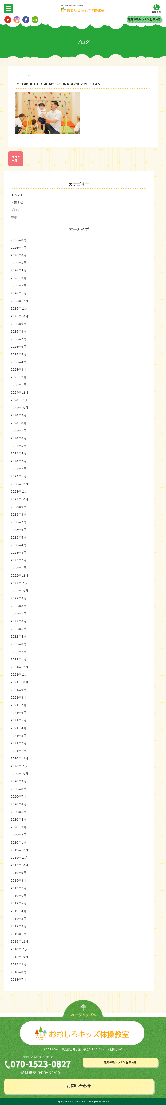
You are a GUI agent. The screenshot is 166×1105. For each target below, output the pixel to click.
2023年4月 (19, 545)
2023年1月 (19, 568)
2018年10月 (20, 957)
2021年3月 (19, 735)
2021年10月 (20, 682)
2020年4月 (19, 819)
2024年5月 (19, 446)
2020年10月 (20, 774)
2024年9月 (19, 415)
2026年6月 (19, 255)
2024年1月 (19, 476)
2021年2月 (19, 743)
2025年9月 (19, 324)
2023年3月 (19, 552)
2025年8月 (19, 331)
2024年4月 (19, 453)
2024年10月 (20, 407)
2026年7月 (19, 247)
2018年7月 (19, 979)
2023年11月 (19, 491)
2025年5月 (19, 354)
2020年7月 (19, 796)
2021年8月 (19, 697)
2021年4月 (19, 728)
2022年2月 (19, 652)
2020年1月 (19, 842)
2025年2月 (19, 377)
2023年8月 (19, 514)
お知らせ (17, 202)
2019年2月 (19, 926)
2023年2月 (19, 560)
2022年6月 (19, 621)
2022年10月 (20, 590)
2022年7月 (19, 613)
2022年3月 (19, 644)
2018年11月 (19, 949)
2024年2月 (19, 469)
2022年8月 (19, 606)
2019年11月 (19, 857)
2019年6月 (19, 895)
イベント (17, 194)
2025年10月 (20, 316)
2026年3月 (19, 278)
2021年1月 (19, 751)
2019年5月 (19, 903)
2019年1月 (19, 934)
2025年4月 (19, 362)
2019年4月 (19, 911)
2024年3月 (19, 461)
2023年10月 (20, 499)
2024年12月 (20, 392)
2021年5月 (19, 720)
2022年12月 (20, 575)
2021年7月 (19, 705)
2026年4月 (19, 270)
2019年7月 (19, 888)
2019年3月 (19, 918)
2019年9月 (19, 873)
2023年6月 (19, 529)
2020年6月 (19, 804)
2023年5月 (19, 537)
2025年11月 (19, 308)
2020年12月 (20, 758)
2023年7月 (19, 522)
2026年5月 (19, 262)
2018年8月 (19, 972)
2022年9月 (19, 598)
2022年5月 (19, 629)
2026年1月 (19, 293)
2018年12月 (20, 941)
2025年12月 (20, 301)
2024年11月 (19, 400)
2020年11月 (19, 766)
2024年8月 (19, 423)
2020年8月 (19, 789)
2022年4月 (19, 636)
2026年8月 (19, 240)
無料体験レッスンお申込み (144, 19)
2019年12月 (20, 850)
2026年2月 (19, 285)
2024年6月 (19, 438)
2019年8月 (19, 880)
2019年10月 (20, 865)
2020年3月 (19, 827)
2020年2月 (19, 834)
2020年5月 (19, 812)
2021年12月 (20, 667)
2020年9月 (19, 781)
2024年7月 (19, 430)
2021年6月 (19, 712)
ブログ (15, 210)
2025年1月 (19, 384)
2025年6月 (19, 346)
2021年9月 (19, 690)
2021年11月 (19, 674)
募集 (14, 217)
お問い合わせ (79, 1086)
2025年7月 (19, 339)
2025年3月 (19, 369)
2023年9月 (19, 507)
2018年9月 (19, 964)
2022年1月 (19, 659)
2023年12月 (20, 484)
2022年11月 (19, 583)
